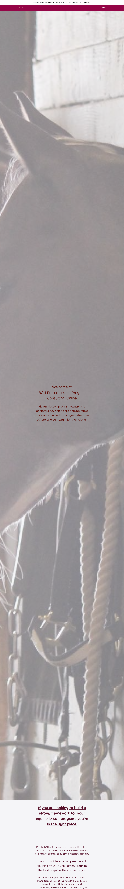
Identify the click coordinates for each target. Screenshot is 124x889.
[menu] (103, 8)
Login (104, 7)
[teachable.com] (50, 2)
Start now (87, 2)
